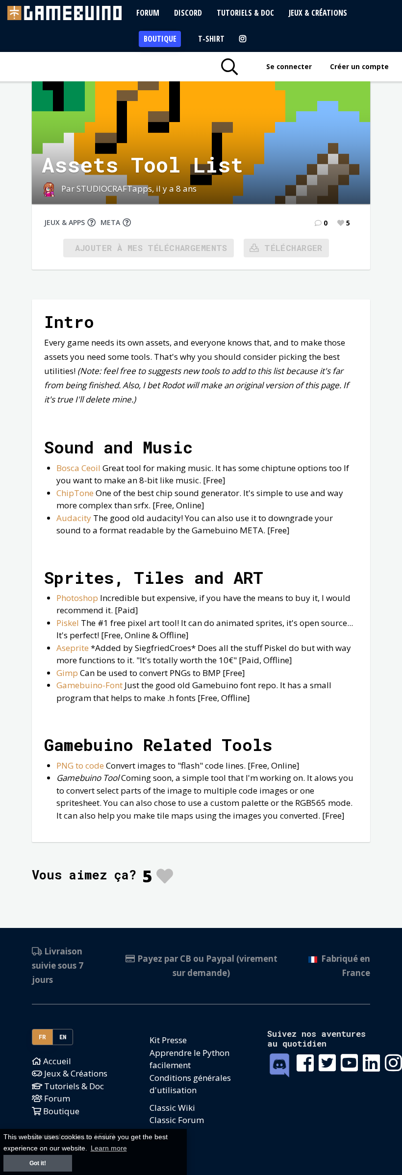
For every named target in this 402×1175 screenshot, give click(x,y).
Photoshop (77, 597)
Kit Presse (168, 1040)
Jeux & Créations (318, 12)
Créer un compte (359, 66)
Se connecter (289, 66)
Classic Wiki (172, 1107)
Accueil (56, 1061)
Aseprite (72, 647)
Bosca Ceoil (78, 468)
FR (43, 1037)
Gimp (67, 672)
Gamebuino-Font (89, 685)
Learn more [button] (109, 1148)
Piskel (67, 622)
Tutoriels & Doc (245, 12)
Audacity (73, 518)
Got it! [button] (37, 1163)
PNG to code (80, 765)
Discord (188, 12)
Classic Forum (177, 1119)
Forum (147, 12)
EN (63, 1037)
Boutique (160, 38)
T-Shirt (211, 38)
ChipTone (75, 493)
